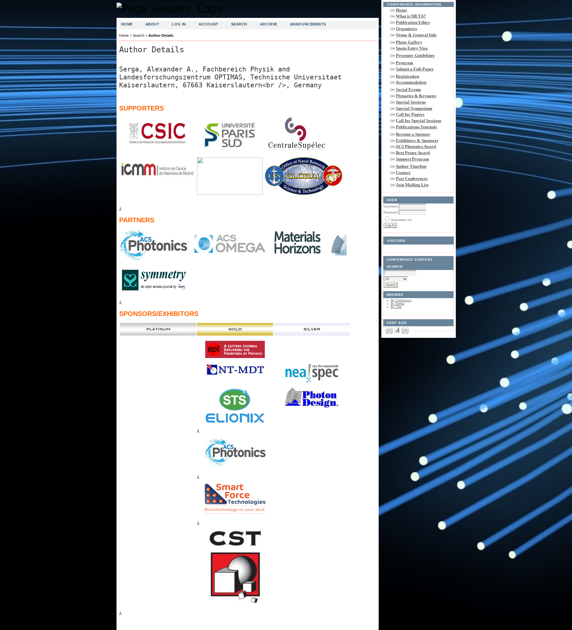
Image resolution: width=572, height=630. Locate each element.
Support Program (412, 159)
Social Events (408, 89)
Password (390, 212)
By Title (396, 307)
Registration (407, 76)
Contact (403, 172)
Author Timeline (411, 166)
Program (404, 62)
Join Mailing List (412, 184)
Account (208, 24)
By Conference (401, 300)
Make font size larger (405, 330)
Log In (179, 24)
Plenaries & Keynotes (416, 95)
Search (239, 24)
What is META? (411, 16)
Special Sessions (411, 102)
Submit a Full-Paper (415, 69)
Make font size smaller (389, 330)
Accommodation (411, 82)
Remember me (401, 220)
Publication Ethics (413, 22)
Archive (268, 24)
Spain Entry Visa (412, 48)
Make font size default (397, 330)
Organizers (406, 28)
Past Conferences (412, 178)
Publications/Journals (416, 126)
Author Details (160, 35)
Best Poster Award (413, 152)
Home (401, 10)
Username (391, 206)
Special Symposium (414, 108)
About (152, 24)
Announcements (308, 24)
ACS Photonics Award (416, 146)
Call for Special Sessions (418, 120)
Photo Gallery (409, 42)
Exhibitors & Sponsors (417, 140)
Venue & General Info (416, 34)
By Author (398, 303)
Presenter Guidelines (415, 55)
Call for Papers (410, 114)
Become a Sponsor (413, 134)
